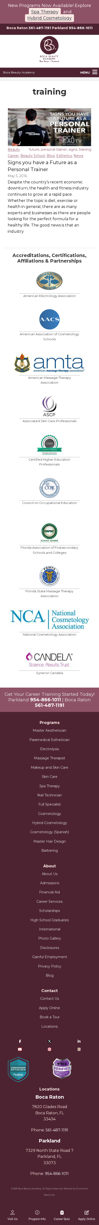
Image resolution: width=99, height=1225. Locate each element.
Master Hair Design (49, 841)
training (85, 149)
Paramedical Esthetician (49, 740)
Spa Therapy (44, 11)
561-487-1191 (40, 28)
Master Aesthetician (49, 730)
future (34, 149)
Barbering (49, 850)
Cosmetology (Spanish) (49, 832)
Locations (49, 1026)
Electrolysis (49, 749)
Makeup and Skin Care (49, 767)
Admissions (49, 883)
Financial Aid (49, 892)
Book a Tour (50, 1017)
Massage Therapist (49, 758)
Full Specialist (49, 804)
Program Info (37, 1219)
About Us (49, 874)
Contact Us (49, 998)
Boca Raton (49, 1097)
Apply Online (49, 1008)
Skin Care (49, 776)
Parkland (49, 1141)
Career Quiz (62, 1219)
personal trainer (54, 149)
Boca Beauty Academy (19, 72)
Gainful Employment (49, 957)
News (78, 156)
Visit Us (12, 1219)
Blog (51, 156)
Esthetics (64, 156)
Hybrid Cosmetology (49, 18)
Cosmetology (49, 814)
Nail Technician (49, 795)
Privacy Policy (49, 966)
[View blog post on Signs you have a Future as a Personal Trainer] (49, 127)
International (49, 929)
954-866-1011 (81, 28)
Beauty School (32, 156)
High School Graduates (49, 920)
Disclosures (49, 948)
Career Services (49, 901)
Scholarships (49, 911)
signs (72, 149)
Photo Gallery (49, 938)
